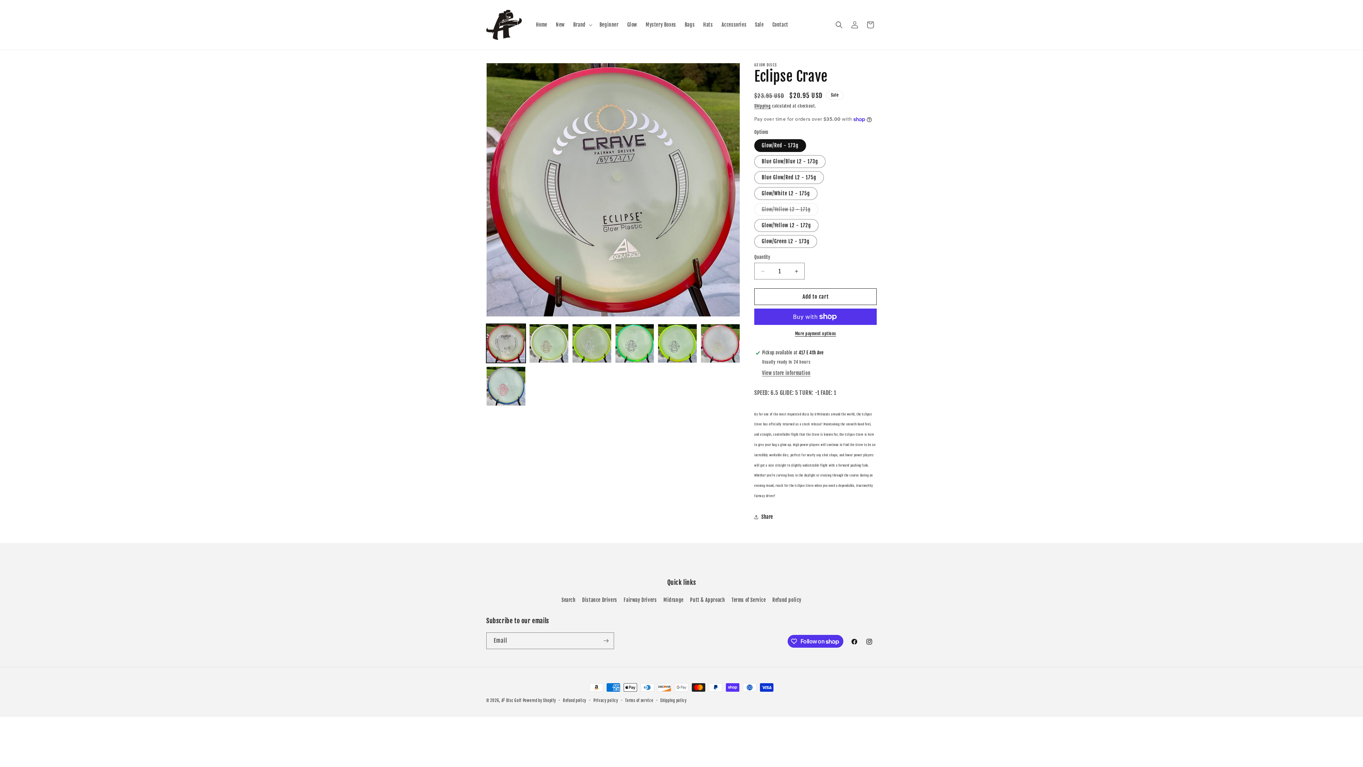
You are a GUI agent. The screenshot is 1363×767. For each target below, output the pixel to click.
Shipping (762, 106)
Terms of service (639, 700)
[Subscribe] (606, 640)
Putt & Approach (707, 600)
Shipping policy (673, 700)
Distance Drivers (599, 600)
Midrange (673, 600)
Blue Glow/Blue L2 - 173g (790, 161)
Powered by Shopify (539, 700)
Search (569, 600)
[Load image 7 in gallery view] (506, 386)
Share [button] (767, 517)
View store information (786, 373)
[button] (582, 24)
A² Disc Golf (511, 700)
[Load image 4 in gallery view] (635, 343)
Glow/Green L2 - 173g (786, 241)
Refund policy (786, 600)
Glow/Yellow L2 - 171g (790, 211)
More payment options (815, 333)
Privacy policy (605, 700)
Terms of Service (749, 600)
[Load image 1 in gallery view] (506, 343)
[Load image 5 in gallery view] (677, 343)
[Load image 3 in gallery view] (592, 343)
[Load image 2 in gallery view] (549, 343)
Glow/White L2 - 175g (786, 193)
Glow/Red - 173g (780, 145)
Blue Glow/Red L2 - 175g (789, 177)
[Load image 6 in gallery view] (720, 343)
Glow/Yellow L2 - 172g (786, 225)
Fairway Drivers (640, 600)
